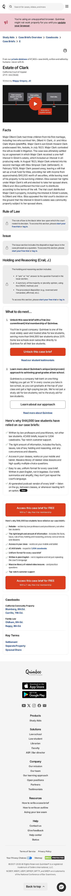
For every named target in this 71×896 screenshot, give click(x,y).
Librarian (35, 743)
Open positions (35, 780)
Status (35, 839)
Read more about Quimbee (37, 412)
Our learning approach (35, 775)
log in (25, 226)
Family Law (10, 619)
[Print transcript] (65, 50)
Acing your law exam (35, 812)
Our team (35, 770)
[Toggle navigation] (66, 6)
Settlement (11, 642)
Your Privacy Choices (16, 858)
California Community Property (19, 606)
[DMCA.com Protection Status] (55, 858)
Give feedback (35, 830)
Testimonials (35, 789)
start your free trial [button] (20, 251)
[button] (35, 103)
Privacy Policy (44, 851)
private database (19, 59)
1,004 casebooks (39, 548)
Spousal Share (13, 649)
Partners (35, 784)
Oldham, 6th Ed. (14, 622)
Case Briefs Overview (30, 37)
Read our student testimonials (37, 360)
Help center (35, 835)
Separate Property (15, 645)
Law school (35, 734)
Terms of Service (28, 851)
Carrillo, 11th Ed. (14, 612)
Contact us (35, 825)
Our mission (35, 766)
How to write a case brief (35, 802)
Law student (35, 738)
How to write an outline (35, 807)
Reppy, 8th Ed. (13, 626)
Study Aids (9, 37)
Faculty (36, 748)
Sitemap (38, 858)
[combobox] (36, 7)
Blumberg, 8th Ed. (15, 609)
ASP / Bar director (35, 752)
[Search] (11, 6)
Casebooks (52, 37)
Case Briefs (9, 41)
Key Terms (12, 635)
